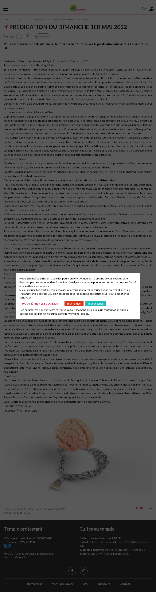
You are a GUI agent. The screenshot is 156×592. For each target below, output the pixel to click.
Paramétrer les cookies (40, 303)
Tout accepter (95, 303)
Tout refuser (74, 303)
